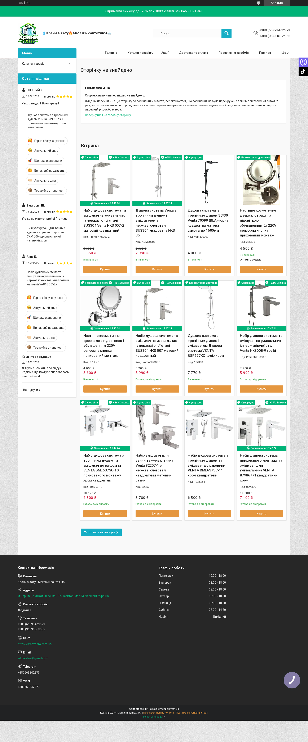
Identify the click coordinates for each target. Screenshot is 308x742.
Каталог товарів (139, 52)
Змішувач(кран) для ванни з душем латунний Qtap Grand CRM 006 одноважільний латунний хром (46, 234)
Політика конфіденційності (192, 712)
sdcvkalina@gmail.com (33, 658)
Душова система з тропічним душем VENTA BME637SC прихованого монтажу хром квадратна (48, 121)
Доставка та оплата (193, 52)
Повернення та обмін (234, 52)
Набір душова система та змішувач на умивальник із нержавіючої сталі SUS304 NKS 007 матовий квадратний (157, 346)
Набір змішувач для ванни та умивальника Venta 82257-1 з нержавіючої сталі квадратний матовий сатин (154, 467)
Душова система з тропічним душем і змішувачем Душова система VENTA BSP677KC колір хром (206, 346)
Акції (165, 52)
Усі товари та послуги (99, 532)
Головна (111, 52)
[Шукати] (226, 33)
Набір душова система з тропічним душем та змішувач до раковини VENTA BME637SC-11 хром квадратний (208, 465)
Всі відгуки (30, 390)
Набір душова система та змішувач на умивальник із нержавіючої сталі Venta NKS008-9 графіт (261, 343)
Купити (105, 269)
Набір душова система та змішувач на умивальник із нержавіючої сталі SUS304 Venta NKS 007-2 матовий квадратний (104, 220)
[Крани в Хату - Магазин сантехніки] (28, 33)
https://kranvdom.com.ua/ (35, 644)
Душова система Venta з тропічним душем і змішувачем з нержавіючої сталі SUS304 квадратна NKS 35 (156, 222)
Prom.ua (174, 708)
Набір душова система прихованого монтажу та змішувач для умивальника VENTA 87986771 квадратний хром (261, 467)
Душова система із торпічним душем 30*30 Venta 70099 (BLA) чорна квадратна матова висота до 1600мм (208, 220)
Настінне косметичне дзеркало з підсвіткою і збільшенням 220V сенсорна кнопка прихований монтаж (103, 346)
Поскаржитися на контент (158, 712)
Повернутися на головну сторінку (108, 115)
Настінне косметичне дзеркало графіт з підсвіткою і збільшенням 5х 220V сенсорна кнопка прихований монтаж (258, 222)
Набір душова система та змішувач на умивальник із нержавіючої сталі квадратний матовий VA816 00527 (48, 278)
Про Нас (265, 52)
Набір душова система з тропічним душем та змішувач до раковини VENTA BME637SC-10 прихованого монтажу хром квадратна (103, 467)
